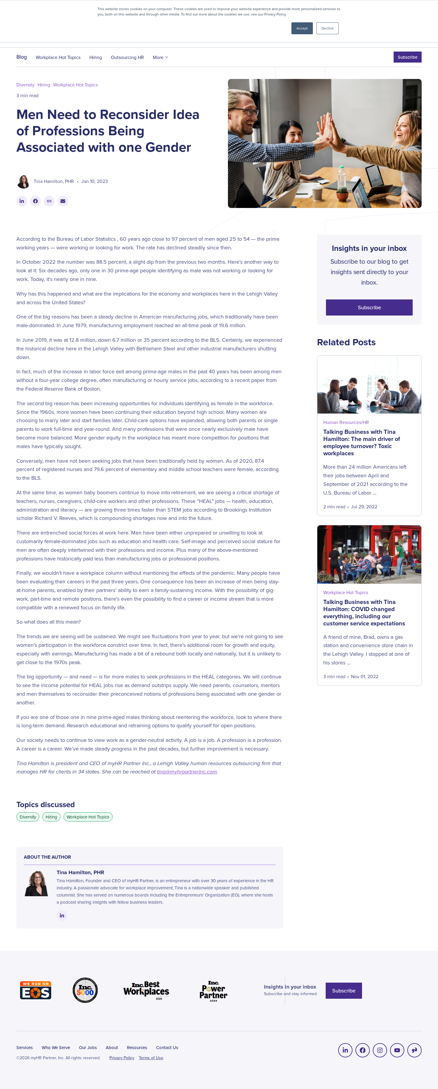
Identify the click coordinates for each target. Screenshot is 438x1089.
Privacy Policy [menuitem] (121, 1058)
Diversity (25, 85)
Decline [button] (327, 28)
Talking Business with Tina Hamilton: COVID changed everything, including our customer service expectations (364, 612)
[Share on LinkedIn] (21, 201)
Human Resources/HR (346, 422)
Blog (21, 57)
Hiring (95, 57)
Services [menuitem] (24, 1047)
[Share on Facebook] (35, 201)
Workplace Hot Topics (58, 57)
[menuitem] (345, 1050)
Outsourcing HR (127, 57)
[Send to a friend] (63, 201)
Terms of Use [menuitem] (151, 1058)
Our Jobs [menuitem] (88, 1047)
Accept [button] (302, 28)
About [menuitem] (112, 1047)
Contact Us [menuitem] (167, 1047)
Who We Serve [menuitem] (56, 1047)
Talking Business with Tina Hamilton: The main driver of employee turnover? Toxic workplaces (361, 442)
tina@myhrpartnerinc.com (187, 772)
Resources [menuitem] (137, 1047)
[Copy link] (49, 201)
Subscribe (407, 57)
